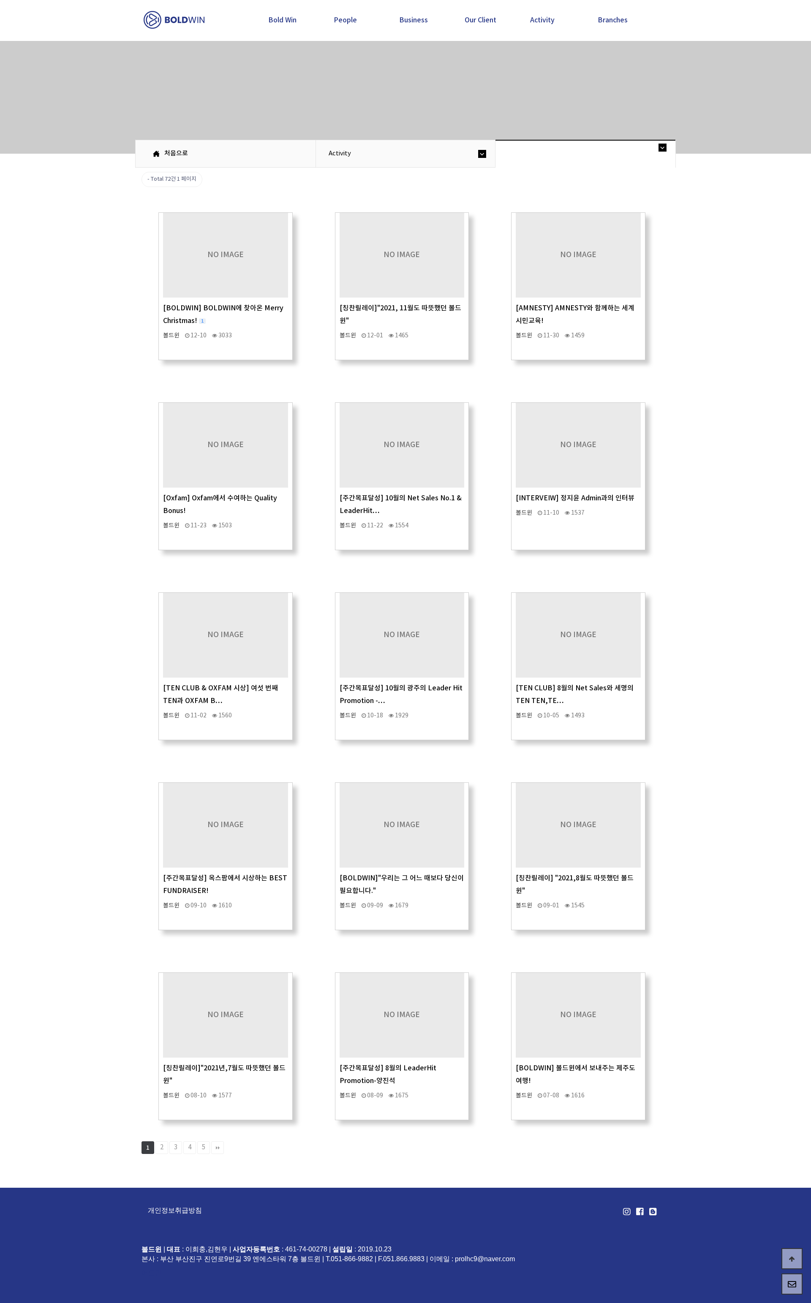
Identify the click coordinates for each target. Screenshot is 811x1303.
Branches (613, 20)
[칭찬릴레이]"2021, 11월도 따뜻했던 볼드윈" (400, 314)
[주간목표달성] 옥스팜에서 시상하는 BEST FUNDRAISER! (225, 884)
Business (413, 20)
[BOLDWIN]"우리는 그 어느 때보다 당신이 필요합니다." (402, 884)
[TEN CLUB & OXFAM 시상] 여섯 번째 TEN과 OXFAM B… (220, 694)
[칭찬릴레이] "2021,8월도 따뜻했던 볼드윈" (575, 884)
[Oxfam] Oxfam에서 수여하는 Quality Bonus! (220, 504)
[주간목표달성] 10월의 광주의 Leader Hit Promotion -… (401, 694)
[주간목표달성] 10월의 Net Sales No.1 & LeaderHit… (401, 504)
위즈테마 (175, 20)
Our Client (480, 20)
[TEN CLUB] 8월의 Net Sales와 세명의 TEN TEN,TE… (575, 694)
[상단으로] (792, 1258)
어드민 (152, 1272)
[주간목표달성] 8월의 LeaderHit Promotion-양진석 (388, 1074)
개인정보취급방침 (175, 1210)
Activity (542, 20)
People (345, 20)
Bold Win (282, 20)
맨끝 (217, 1147)
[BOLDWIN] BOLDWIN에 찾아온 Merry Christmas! (223, 314)
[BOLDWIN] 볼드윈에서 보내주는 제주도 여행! (575, 1074)
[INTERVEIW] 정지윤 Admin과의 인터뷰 (575, 498)
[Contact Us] (792, 1284)
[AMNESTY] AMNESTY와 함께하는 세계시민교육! (575, 314)
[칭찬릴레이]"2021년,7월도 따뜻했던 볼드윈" (224, 1074)
